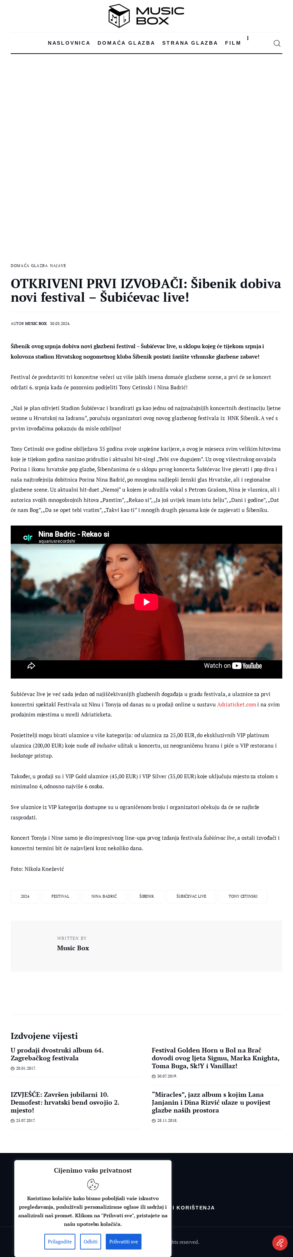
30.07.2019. (167, 1076)
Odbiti (91, 1241)
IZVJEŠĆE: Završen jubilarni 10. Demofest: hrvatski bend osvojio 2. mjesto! (65, 1102)
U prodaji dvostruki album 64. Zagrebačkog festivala (57, 1054)
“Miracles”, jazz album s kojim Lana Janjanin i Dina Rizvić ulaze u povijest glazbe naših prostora (211, 1102)
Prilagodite (60, 1241)
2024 (25, 896)
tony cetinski (243, 896)
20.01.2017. (26, 1068)
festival (60, 896)
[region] (93, 1208)
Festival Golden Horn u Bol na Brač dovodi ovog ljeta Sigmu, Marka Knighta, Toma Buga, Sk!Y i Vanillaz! (215, 1058)
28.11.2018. (167, 1120)
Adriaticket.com (236, 704)
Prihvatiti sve (123, 1241)
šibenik (146, 896)
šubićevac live (191, 896)
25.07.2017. (26, 1120)
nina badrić (104, 896)
